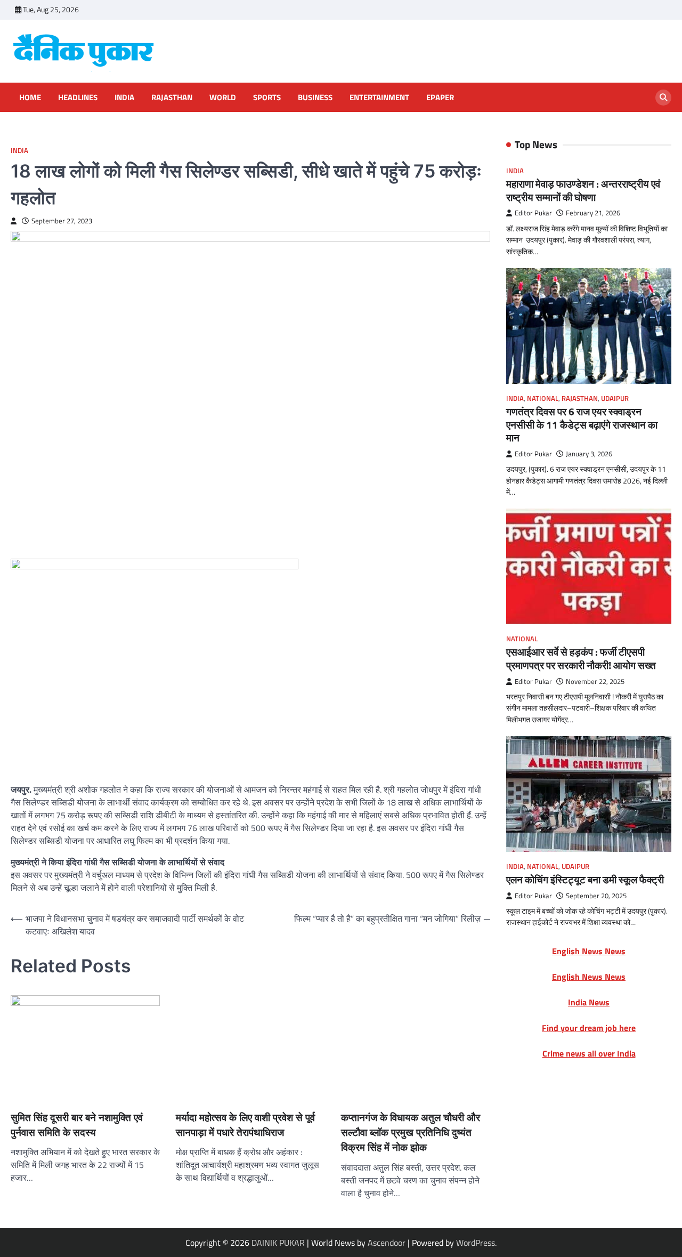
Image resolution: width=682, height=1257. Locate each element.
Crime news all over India (589, 1053)
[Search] (663, 98)
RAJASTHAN (171, 97)
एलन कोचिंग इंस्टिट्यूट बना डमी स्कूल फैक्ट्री (585, 879)
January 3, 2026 (589, 454)
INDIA (124, 97)
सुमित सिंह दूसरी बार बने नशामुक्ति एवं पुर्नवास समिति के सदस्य (27, 1096)
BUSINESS (315, 97)
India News (589, 1002)
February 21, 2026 (593, 213)
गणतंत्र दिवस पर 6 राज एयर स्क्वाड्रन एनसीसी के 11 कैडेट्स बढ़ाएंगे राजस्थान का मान (581, 424)
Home (30, 97)
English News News (589, 951)
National (542, 398)
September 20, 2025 (596, 896)
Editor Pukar (533, 213)
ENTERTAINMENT (379, 97)
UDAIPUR (615, 398)
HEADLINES (78, 97)
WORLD (222, 97)
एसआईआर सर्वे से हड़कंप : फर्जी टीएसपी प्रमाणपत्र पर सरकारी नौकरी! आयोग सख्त (581, 658)
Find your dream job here (589, 1027)
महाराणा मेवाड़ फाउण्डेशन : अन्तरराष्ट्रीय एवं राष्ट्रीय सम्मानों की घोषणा (583, 190)
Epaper (440, 97)
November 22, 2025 (595, 681)
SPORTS (267, 97)
